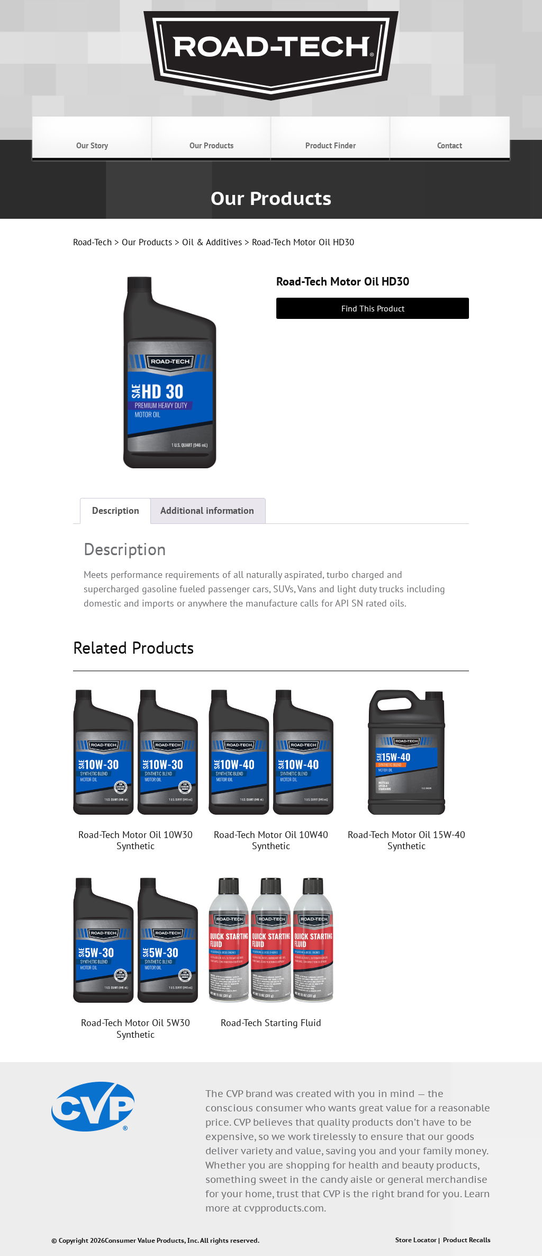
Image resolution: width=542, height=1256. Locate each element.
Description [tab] (115, 510)
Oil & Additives (212, 242)
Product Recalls (467, 1240)
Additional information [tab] (207, 510)
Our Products (147, 242)
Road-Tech (92, 242)
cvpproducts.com (284, 1208)
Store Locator (416, 1240)
